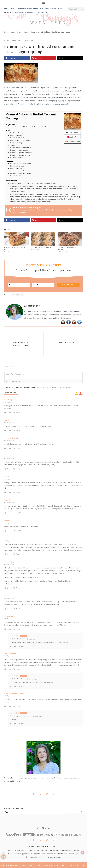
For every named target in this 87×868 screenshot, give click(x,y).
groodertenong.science (24, 716)
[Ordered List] (16, 381)
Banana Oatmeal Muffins (41, 247)
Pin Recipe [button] (73, 137)
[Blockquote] (22, 381)
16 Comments (28, 40)
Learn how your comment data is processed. (53, 387)
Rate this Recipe (73, 141)
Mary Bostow (13, 40)
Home (6, 32)
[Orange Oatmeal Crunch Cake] (16, 239)
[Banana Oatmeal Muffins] (43, 239)
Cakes (26, 32)
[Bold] (6, 381)
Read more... (66, 318)
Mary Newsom (21, 679)
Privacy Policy (78, 865)
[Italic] (9, 381)
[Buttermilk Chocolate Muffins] (70, 239)
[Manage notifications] (82, 852)
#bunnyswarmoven (20, 212)
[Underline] (13, 381)
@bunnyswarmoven (59, 210)
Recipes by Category (16, 32)
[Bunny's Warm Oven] (43, 24)
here (63, 778)
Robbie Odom (21, 639)
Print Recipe (73, 133)
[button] (79, 66)
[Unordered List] (19, 381)
